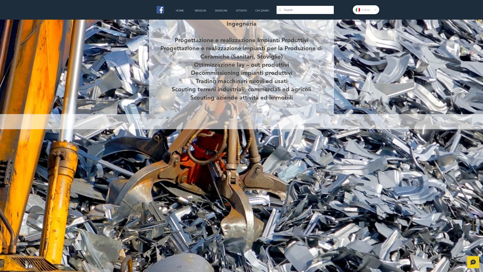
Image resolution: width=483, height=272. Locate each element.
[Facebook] (160, 9)
